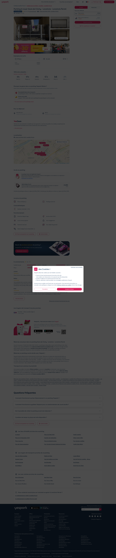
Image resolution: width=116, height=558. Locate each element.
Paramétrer (45, 289)
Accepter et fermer (69, 289)
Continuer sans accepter (77, 267)
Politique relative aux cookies (64, 285)
